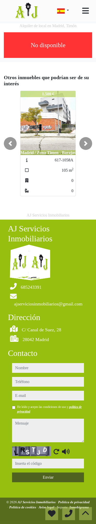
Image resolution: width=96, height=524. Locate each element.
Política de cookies (23, 507)
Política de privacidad (74, 502)
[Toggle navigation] (85, 11)
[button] (10, 143)
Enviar (48, 477)
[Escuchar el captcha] (66, 451)
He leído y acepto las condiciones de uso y (49, 409)
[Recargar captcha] (56, 451)
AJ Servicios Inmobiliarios (37, 502)
